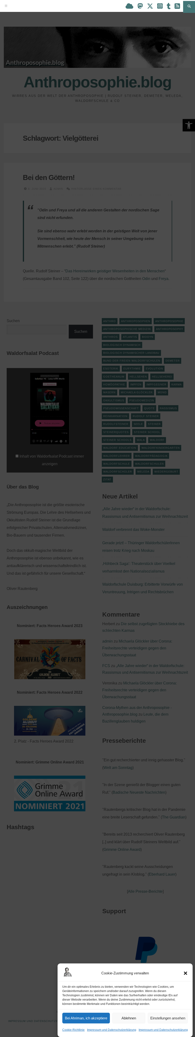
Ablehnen (129, 1018)
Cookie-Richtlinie (73, 1030)
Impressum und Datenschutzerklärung (111, 1030)
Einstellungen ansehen (167, 1018)
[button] (185, 973)
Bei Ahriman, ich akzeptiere (86, 1018)
